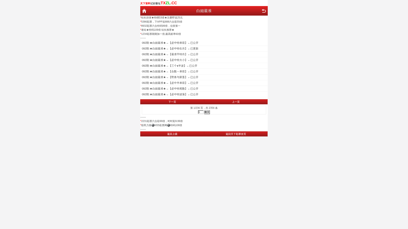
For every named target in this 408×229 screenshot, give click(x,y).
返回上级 (172, 134)
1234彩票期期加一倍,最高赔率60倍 (161, 34)
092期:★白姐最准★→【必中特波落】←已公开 (170, 94)
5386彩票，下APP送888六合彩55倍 (161, 21)
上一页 (236, 102)
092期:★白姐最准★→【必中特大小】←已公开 (170, 60)
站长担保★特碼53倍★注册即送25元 (162, 17)
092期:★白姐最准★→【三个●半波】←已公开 (169, 65)
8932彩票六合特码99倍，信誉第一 (160, 25)
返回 (263, 10)
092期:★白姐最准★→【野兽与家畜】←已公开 (170, 77)
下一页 (172, 102)
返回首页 (144, 10)
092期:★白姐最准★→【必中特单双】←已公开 (170, 42)
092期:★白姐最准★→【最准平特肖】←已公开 (170, 54)
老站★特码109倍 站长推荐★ (157, 29)
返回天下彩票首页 (236, 134)
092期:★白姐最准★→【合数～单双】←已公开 (170, 71)
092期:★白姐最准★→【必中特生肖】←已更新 (170, 48)
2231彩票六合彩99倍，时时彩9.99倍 (162, 121)
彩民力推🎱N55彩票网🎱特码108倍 (161, 125)
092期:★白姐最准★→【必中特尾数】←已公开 (170, 88)
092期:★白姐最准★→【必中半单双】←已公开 (170, 82)
